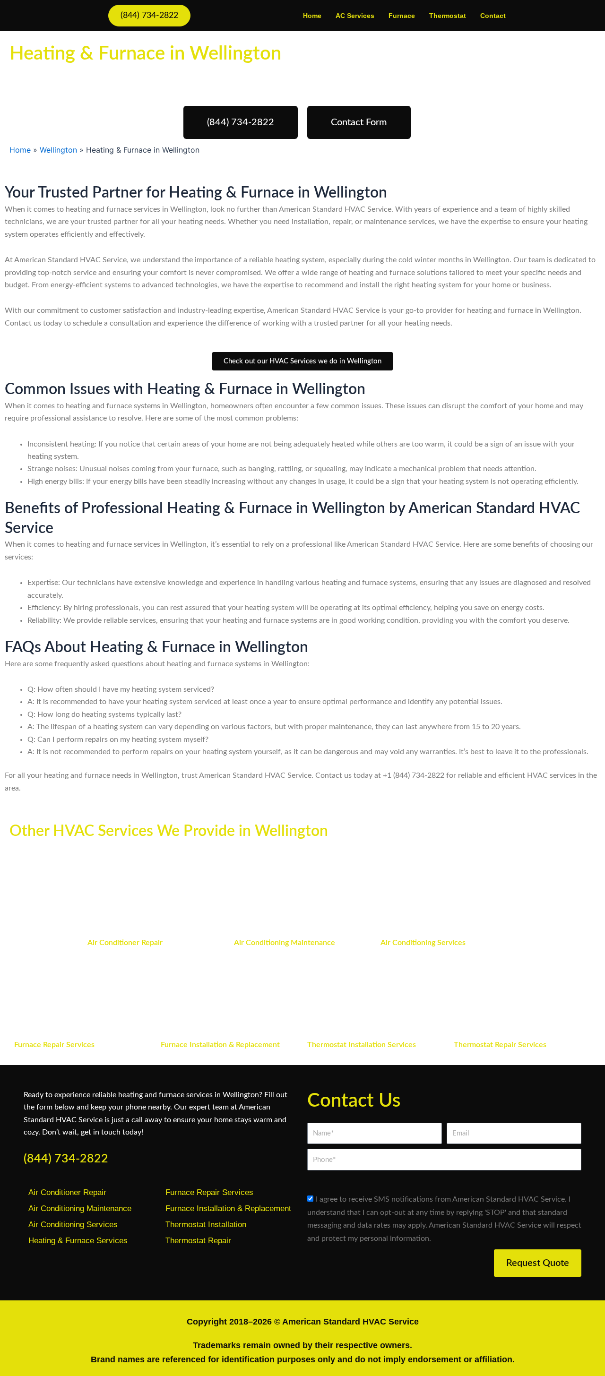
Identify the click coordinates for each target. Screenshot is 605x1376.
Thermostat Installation (205, 1224)
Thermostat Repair (198, 1240)
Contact (493, 15)
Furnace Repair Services (54, 1045)
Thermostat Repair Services (500, 1045)
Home (312, 15)
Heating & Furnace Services (78, 1240)
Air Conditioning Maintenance (284, 942)
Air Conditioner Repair (125, 942)
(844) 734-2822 (66, 1159)
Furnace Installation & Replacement (220, 1045)
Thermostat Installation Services (361, 1045)
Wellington (58, 150)
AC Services (355, 15)
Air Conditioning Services (423, 942)
